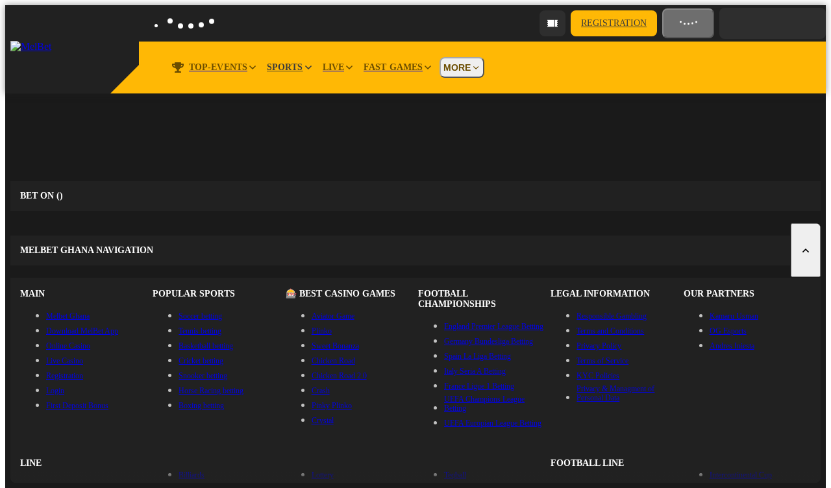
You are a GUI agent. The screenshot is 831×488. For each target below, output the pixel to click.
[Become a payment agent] (552, 23)
